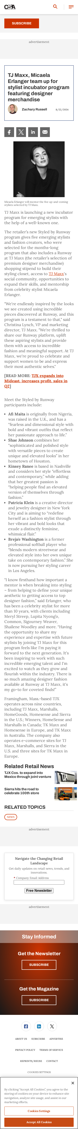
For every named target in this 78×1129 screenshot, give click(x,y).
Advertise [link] (56, 1038)
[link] (9, 132)
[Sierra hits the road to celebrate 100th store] (66, 793)
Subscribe (21, 23)
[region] (39, 1103)
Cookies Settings (39, 1072)
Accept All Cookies (39, 1122)
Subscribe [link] (38, 1038)
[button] (71, 7)
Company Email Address (31, 878)
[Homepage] (10, 7)
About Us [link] (21, 1038)
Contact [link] (52, 1061)
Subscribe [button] (39, 965)
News (11, 817)
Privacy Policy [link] (25, 1049)
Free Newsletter (39, 890)
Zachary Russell (34, 109)
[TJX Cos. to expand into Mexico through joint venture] (66, 777)
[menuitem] (9, 132)
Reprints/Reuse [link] (31, 1061)
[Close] (73, 1083)
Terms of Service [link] (51, 1049)
